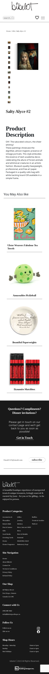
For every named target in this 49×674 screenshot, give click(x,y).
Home (8, 31)
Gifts (13, 31)
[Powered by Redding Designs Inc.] (24, 668)
